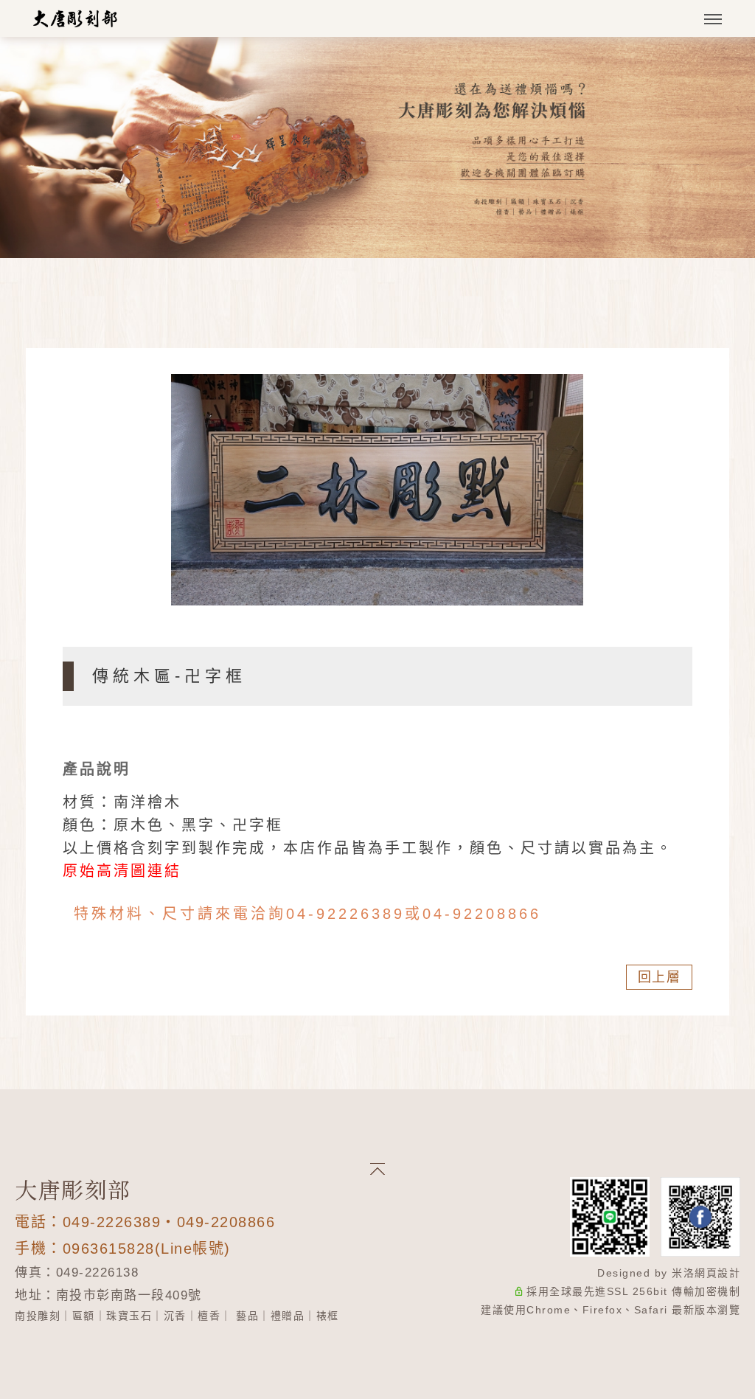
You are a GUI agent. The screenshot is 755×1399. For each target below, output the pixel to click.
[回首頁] (75, 18)
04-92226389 (345, 914)
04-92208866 (481, 914)
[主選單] (713, 20)
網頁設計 (717, 1273)
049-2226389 (112, 1222)
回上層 (659, 977)
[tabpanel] (377, 147)
